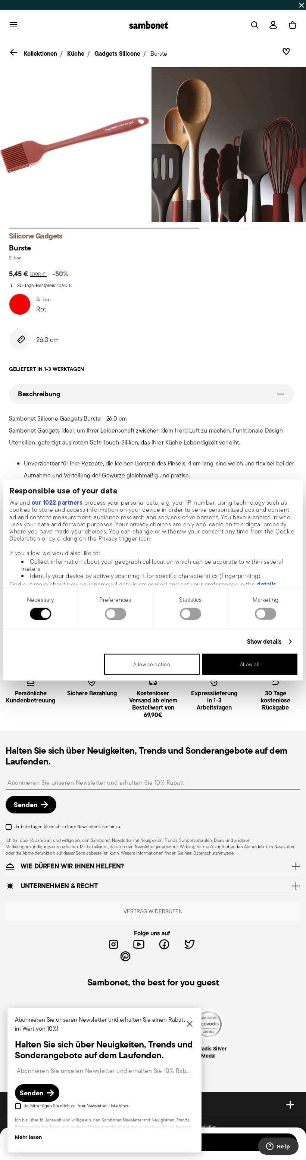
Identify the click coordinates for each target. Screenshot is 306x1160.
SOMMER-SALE (87, 5)
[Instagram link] (113, 944)
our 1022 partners (57, 502)
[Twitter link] (190, 944)
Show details (264, 641)
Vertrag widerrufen (153, 911)
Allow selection (152, 664)
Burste (158, 53)
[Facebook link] (164, 944)
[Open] (253, 25)
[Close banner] (301, 5)
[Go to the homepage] (149, 25)
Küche (75, 53)
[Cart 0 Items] (291, 25)
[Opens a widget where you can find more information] (278, 1147)
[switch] (115, 614)
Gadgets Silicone (117, 53)
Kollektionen (40, 53)
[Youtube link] (139, 944)
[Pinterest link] (125, 956)
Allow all (250, 664)
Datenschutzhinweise (213, 853)
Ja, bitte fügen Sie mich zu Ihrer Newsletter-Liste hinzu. (68, 826)
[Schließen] (189, 1024)
